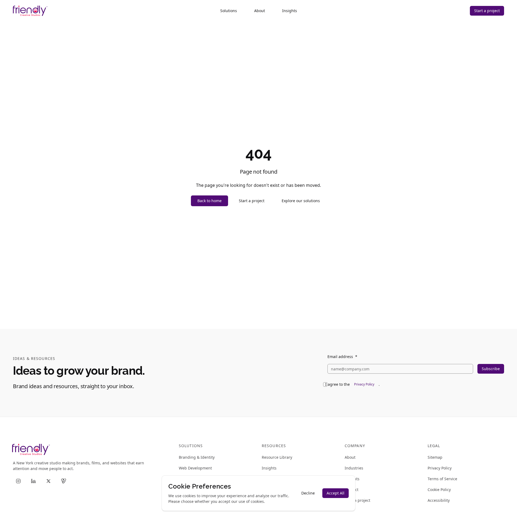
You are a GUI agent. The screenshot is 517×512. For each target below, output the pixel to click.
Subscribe (491, 368)
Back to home (209, 200)
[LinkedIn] (33, 481)
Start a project (487, 10)
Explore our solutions (301, 200)
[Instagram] (18, 481)
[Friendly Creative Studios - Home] (30, 10)
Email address (342, 357)
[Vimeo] (63, 481)
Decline (308, 493)
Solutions (228, 10)
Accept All (335, 493)
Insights (289, 10)
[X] (48, 481)
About (259, 10)
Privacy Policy (364, 384)
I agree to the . (352, 384)
